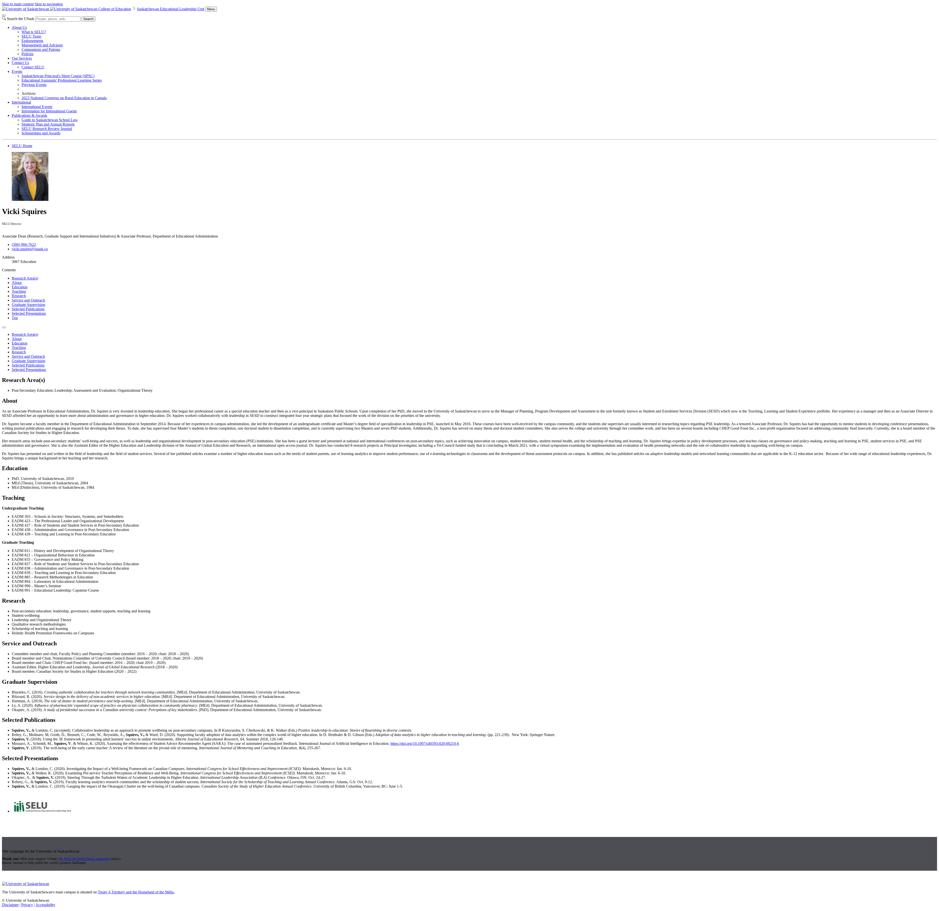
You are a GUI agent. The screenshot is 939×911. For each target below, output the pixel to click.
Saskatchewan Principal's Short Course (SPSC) (58, 76)
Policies (28, 54)
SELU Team (31, 36)
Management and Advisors (42, 45)
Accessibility (45, 905)
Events (17, 71)
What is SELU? (34, 32)
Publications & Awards (29, 115)
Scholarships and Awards (41, 133)
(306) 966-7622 (24, 244)
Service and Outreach (28, 300)
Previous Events (34, 85)
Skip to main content (18, 4)
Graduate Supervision (28, 305)
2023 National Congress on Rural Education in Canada (64, 98)
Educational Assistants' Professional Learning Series (62, 80)
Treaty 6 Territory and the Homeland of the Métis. (136, 892)
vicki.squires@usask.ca (30, 249)
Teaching (19, 291)
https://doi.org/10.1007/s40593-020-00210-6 (425, 743)
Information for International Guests (49, 111)
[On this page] (4, 327)
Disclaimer (10, 905)
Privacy (27, 905)
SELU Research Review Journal (47, 129)
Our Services (22, 58)
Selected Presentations (29, 313)
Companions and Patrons (41, 49)
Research (19, 296)
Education (19, 287)
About (17, 283)
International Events (37, 107)
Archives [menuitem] (28, 93)
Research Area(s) (25, 278)
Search (88, 19)
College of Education (114, 9)
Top (15, 318)
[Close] (4, 15)
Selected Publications (28, 309)
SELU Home (22, 146)
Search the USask (20, 19)
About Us (19, 27)
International (21, 102)
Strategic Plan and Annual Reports (48, 124)
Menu (211, 9)
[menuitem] (474, 40)
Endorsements (32, 41)
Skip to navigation (49, 4)
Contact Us (20, 63)
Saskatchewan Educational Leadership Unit (170, 9)
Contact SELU (33, 67)
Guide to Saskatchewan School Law (50, 120)
